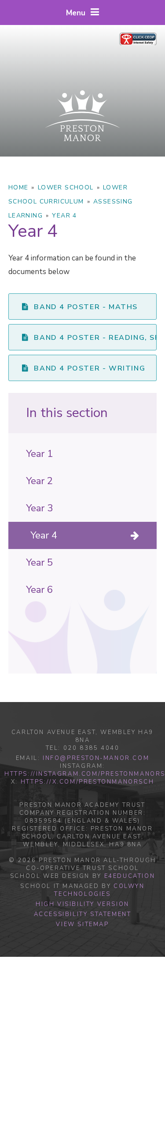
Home (18, 187)
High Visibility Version (82, 904)
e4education (129, 876)
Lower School (66, 187)
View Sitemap (82, 924)
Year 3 (39, 508)
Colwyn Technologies (99, 890)
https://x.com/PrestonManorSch (87, 782)
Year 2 (39, 481)
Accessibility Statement (83, 914)
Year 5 (39, 562)
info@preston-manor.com (96, 758)
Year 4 (64, 215)
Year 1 (39, 453)
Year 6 (39, 589)
